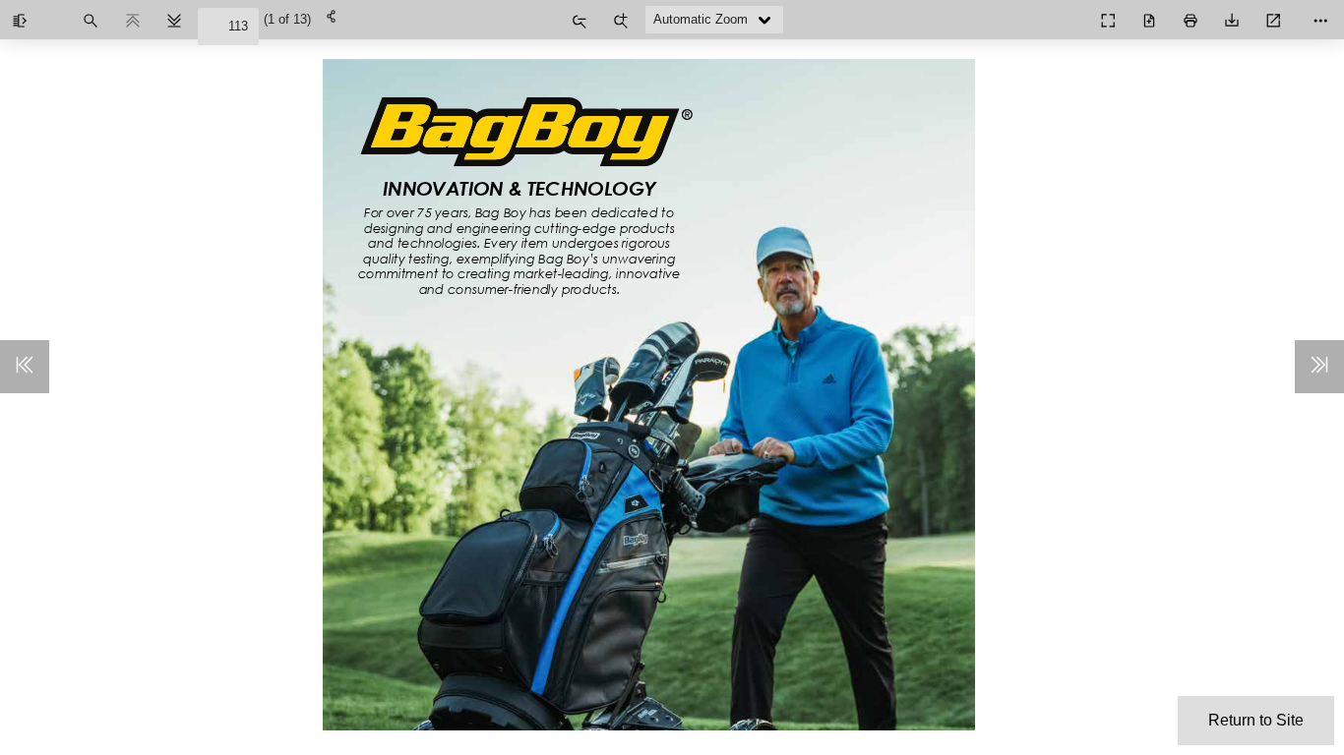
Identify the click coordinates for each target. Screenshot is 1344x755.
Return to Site (1256, 720)
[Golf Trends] (1064, 14)
